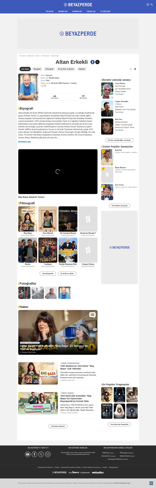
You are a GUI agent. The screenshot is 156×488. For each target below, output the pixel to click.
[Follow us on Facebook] (35, 454)
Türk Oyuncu (45, 55)
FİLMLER (49, 11)
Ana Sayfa (23, 55)
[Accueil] (78, 5)
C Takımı (118, 104)
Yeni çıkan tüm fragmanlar (119, 424)
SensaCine (105, 456)
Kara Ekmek (48, 233)
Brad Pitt (118, 150)
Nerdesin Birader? (88, 233)
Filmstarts (124, 453)
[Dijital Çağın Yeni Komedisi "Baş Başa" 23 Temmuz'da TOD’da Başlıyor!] (58, 332)
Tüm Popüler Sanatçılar (119, 206)
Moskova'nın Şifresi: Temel (124, 127)
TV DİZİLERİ (105, 11)
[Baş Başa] (27, 219)
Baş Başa (28, 233)
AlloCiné (105, 453)
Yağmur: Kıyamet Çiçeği (123, 125)
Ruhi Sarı (118, 119)
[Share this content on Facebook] (92, 62)
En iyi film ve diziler (67, 273)
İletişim (57, 467)
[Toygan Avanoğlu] (107, 108)
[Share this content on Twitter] (97, 62)
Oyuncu (37, 55)
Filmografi (27, 203)
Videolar (91, 11)
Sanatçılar (30, 55)
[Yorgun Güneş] (88, 250)
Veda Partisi (119, 107)
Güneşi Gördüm (120, 91)
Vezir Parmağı (120, 86)
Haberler (77, 11)
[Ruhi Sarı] (107, 126)
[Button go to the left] (130, 69)
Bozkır (28, 264)
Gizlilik (104, 467)
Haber (24, 307)
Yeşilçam (48, 264)
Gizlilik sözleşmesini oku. (122, 483)
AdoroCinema (125, 456)
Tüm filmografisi (47, 273)
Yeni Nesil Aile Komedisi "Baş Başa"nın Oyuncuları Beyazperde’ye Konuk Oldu (75, 398)
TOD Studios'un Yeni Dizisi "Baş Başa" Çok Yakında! (77, 367)
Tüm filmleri (119, 94)
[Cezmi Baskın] (107, 91)
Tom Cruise (119, 185)
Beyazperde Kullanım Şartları (71, 467)
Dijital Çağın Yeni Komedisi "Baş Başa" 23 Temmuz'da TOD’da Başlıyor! (54, 347)
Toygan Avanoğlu (121, 101)
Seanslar (63, 11)
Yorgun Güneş (88, 264)
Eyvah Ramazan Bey (68, 264)
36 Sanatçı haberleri (58, 426)
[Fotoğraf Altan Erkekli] (24, 293)
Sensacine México (115, 459)
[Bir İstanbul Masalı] (67, 219)
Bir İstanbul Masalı (68, 233)
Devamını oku (24, 142)
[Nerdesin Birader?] (88, 219)
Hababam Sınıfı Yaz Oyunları (125, 109)
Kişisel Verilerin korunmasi (91, 467)
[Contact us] (48, 454)
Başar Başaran (120, 167)
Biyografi (26, 108)
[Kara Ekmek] (47, 219)
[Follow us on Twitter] (41, 454)
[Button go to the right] (135, 69)
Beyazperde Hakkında (45, 467)
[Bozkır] (27, 250)
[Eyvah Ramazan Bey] (67, 250)
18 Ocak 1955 (57, 83)
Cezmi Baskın (120, 83)
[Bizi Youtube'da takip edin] (28, 454)
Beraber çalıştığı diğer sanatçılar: (119, 140)
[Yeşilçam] (47, 250)
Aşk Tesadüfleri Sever (123, 89)
